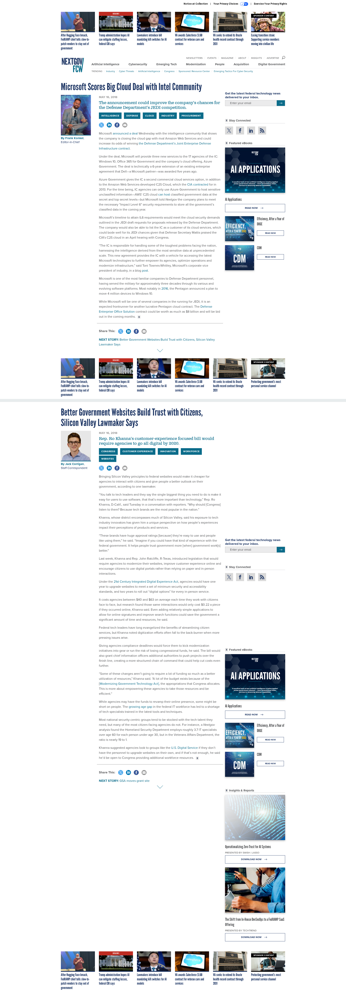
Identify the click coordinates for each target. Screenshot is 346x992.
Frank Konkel (74, 138)
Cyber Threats (126, 71)
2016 (164, 288)
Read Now (251, 208)
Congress (169, 71)
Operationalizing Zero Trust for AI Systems (248, 846)
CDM (259, 247)
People (219, 64)
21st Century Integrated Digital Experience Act (146, 581)
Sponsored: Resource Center (194, 71)
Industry (110, 71)
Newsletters (194, 58)
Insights (256, 58)
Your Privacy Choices (226, 3)
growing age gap (140, 706)
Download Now (251, 859)
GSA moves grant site (135, 780)
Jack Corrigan (74, 464)
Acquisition (241, 64)
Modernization (196, 64)
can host (163, 194)
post (144, 270)
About (242, 58)
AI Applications (233, 199)
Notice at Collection (196, 3)
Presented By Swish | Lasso (242, 852)
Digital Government (271, 64)
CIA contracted (197, 184)
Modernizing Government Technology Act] (129, 683)
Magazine (227, 58)
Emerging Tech (166, 64)
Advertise (273, 58)
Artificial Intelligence (105, 64)
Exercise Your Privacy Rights (270, 3)
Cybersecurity (138, 64)
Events (211, 58)
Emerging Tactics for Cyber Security (233, 71)
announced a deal (125, 133)
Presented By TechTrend (240, 930)
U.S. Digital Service (184, 747)
